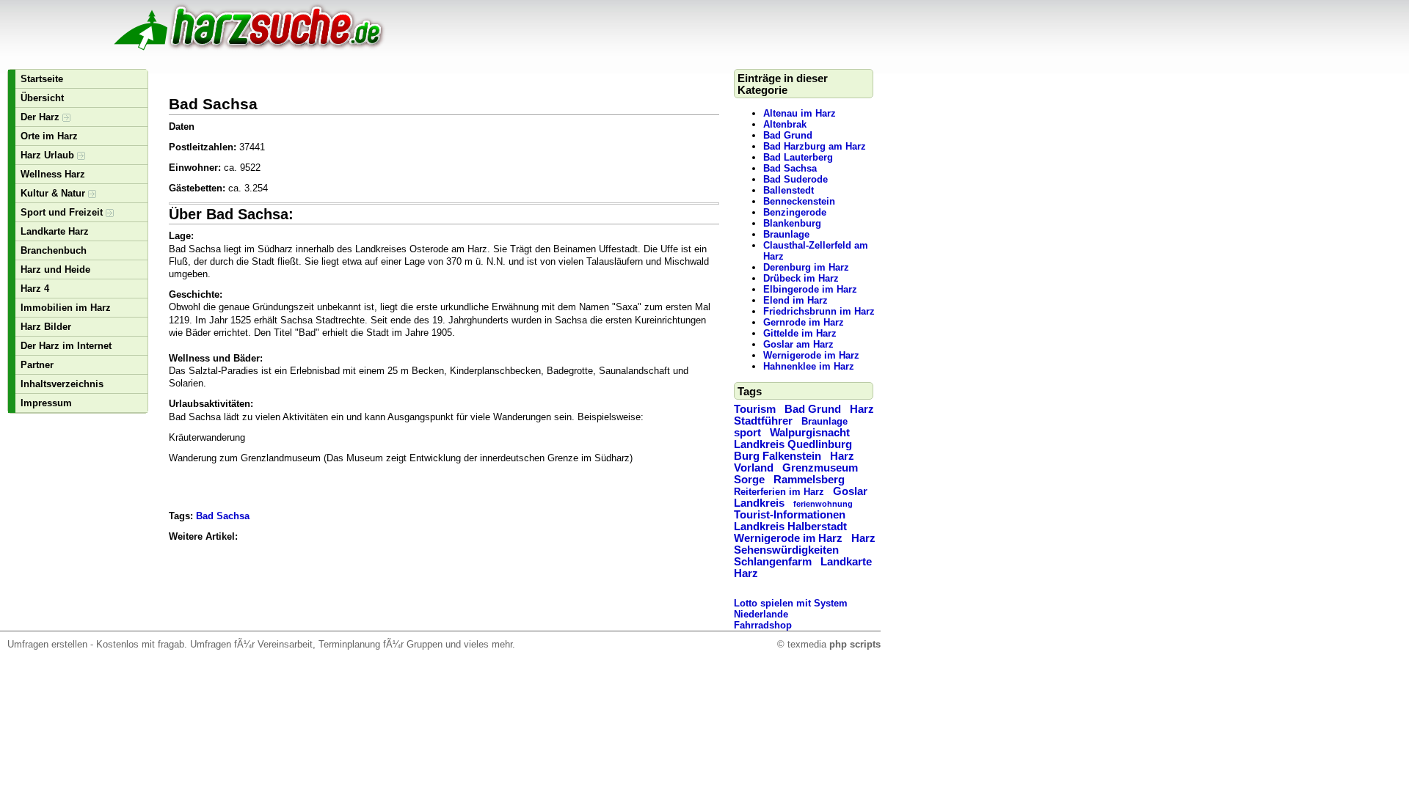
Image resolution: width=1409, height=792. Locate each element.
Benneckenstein (799, 201)
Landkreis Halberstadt (790, 526)
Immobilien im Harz (66, 307)
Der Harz (41, 116)
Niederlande (761, 614)
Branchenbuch (54, 250)
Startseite (42, 78)
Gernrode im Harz (803, 322)
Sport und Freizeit (63, 212)
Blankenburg (792, 223)
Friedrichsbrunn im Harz (819, 311)
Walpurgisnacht (810, 433)
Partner (37, 364)
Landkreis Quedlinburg (793, 444)
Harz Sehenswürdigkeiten (804, 544)
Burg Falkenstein (777, 456)
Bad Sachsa (790, 168)
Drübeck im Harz (801, 278)
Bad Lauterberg (798, 157)
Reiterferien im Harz (779, 491)
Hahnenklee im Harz (808, 366)
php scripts (855, 644)
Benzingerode (794, 212)
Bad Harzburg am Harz (814, 146)
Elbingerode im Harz (810, 289)
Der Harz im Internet (66, 345)
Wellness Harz (53, 174)
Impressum (46, 402)
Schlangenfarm (773, 562)
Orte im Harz (49, 136)
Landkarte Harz (55, 231)
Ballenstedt (788, 190)
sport (747, 433)
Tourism (755, 409)
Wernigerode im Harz (811, 355)
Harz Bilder (46, 326)
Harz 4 (35, 288)
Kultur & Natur (54, 193)
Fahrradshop (763, 625)
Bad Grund (787, 135)
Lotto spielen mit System (791, 603)
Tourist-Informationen (789, 515)
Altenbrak (785, 124)
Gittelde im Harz (800, 333)
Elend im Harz (795, 300)
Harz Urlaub (49, 155)
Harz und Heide (55, 269)
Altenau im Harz (799, 113)
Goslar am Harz (798, 344)
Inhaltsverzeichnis (62, 383)
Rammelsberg (809, 479)
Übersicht (42, 97)
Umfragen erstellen (47, 644)
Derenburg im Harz (806, 267)
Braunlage (786, 234)
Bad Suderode (795, 179)
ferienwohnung (823, 503)
